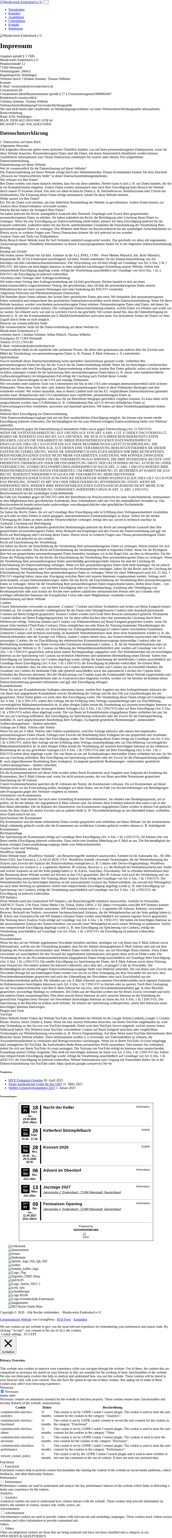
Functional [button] (7, 1462)
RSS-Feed (64, 1319)
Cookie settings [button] (11, 1334)
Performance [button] (8, 1477)
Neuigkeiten (16, 9)
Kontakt (13, 24)
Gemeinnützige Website (15, 1319)
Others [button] (4, 1524)
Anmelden (80, 1319)
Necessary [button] (7, 1387)
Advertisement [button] (9, 1509)
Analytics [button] (6, 1493)
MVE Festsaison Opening (25, 1080)
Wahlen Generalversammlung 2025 (31, 1088)
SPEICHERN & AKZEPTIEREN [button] (23, 1536)
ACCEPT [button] (30, 1334)
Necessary (12, 1391)
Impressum (15, 28)
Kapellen (14, 13)
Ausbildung (16, 17)
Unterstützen (16, 21)
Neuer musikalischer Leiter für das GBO (35, 1084)
